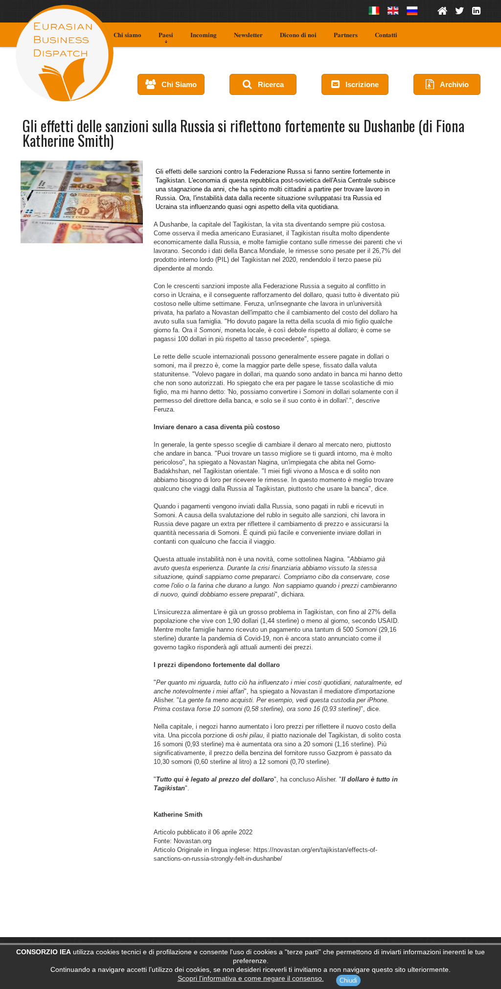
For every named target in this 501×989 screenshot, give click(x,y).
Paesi (166, 34)
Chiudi (348, 980)
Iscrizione (359, 84)
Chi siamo (127, 34)
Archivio (451, 84)
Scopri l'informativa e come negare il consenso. (251, 978)
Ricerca (268, 84)
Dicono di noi (298, 34)
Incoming (203, 34)
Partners (346, 34)
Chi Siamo (176, 84)
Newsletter (248, 34)
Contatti (386, 34)
